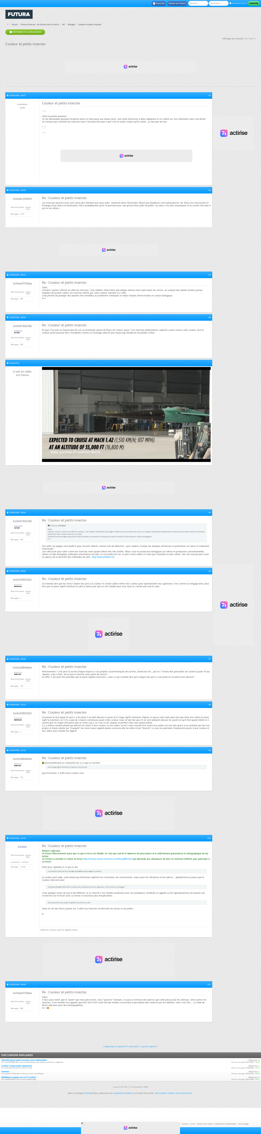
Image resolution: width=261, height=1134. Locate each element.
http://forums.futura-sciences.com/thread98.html (107, 859)
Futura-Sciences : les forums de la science (40, 24)
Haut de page (243, 1124)
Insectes (5, 1071)
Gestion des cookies (205, 1124)
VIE (63, 24)
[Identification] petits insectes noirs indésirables (24, 1060)
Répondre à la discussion (25, 32)
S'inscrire (159, 3)
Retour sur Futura (177, 3)
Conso (192, 1124)
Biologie (71, 24)
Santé (86, 1093)
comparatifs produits (122, 1093)
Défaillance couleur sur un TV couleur (18, 1077)
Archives (184, 1124)
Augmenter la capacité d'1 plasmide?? (122, 1046)
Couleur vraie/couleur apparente (16, 1065)
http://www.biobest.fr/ (103, 557)
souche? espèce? (148, 1046)
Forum (15, 24)
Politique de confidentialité (225, 1124)
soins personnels (184, 1093)
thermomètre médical (165, 1093)
